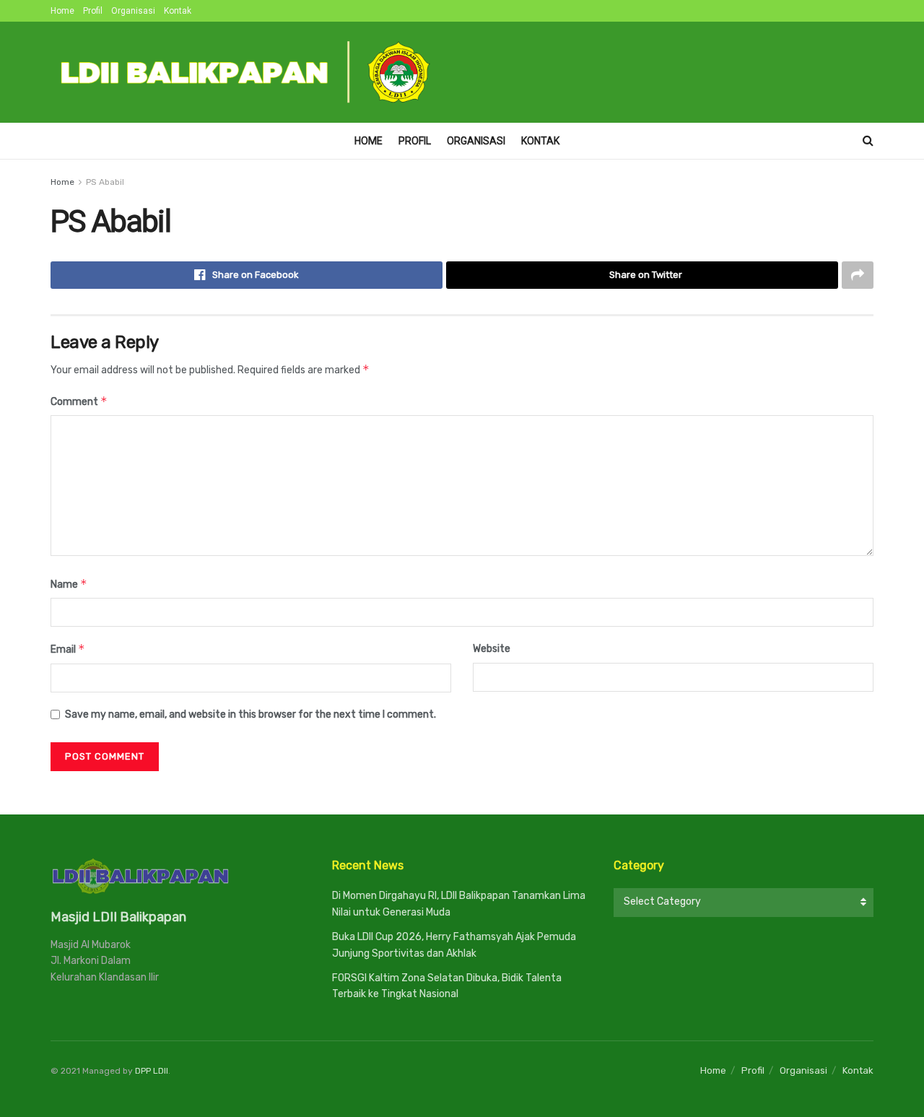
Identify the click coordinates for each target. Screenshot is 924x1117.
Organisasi (133, 11)
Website (491, 649)
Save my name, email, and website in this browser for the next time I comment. (250, 714)
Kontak (177, 11)
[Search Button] (868, 141)
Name (69, 584)
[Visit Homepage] (246, 72)
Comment (79, 401)
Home (62, 11)
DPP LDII (151, 1071)
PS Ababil (105, 182)
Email (68, 649)
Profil (93, 11)
